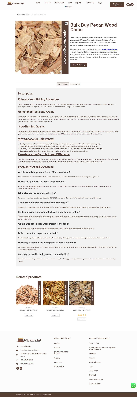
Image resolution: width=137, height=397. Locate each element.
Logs (91, 366)
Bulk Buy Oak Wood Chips (55, 310)
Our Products (59, 3)
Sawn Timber (94, 343)
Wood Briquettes (95, 362)
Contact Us (90, 3)
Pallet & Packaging (96, 379)
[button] (66, 23)
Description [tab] (63, 84)
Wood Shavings (94, 384)
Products (57, 347)
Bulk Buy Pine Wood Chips (81, 310)
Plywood (92, 358)
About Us (47, 3)
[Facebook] (128, 4)
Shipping (57, 358)
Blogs (100, 3)
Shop (70, 3)
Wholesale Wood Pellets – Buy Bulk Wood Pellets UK (102, 348)
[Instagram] (132, 4)
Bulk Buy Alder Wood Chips (28, 310)
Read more (29, 315)
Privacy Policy (59, 366)
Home (38, 3)
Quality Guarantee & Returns (61, 353)
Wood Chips (25, 14)
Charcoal (92, 375)
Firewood (92, 354)
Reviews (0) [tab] (75, 84)
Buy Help (78, 3)
